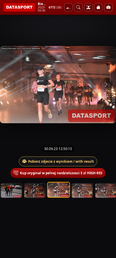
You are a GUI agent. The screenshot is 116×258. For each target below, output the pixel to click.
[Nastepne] (106, 84)
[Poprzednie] (9, 84)
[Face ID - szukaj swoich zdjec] (78, 7)
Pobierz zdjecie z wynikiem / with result (61, 161)
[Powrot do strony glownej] (98, 7)
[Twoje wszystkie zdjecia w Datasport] (88, 7)
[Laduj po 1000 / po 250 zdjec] (68, 7)
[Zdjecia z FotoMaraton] (108, 7)
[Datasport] (19, 7)
